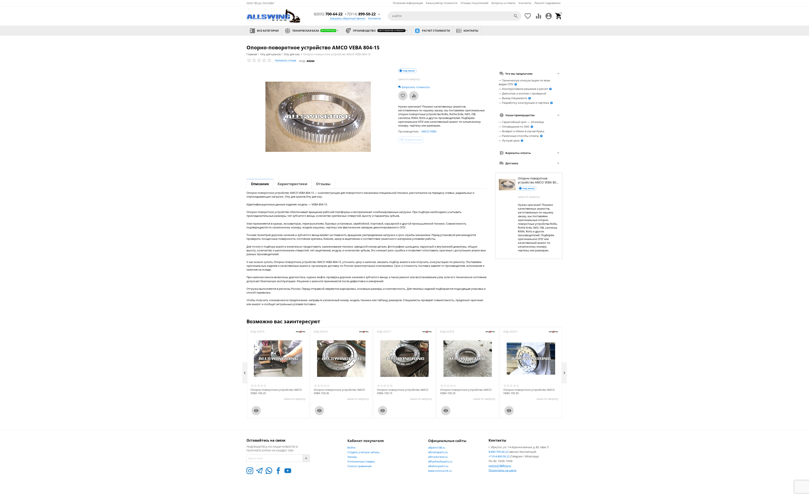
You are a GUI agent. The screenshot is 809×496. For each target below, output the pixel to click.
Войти (351, 447)
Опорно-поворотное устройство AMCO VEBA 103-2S (276, 391)
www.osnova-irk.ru (440, 471)
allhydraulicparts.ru (440, 461)
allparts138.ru (436, 447)
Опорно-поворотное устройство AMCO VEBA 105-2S (466, 391)
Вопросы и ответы (504, 3)
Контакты (525, 3)
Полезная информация (408, 3)
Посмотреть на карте (502, 470)
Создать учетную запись (363, 452)
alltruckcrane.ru (438, 457)
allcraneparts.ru (438, 452)
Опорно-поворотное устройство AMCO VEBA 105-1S (402, 391)
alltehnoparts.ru (438, 466)
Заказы (352, 457)
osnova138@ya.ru (500, 466)
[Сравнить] (413, 95)
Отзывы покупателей (474, 3)
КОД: (302, 61)
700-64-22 (328, 14)
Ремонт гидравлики (547, 3)
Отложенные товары (361, 461)
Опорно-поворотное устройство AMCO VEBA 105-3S (529, 391)
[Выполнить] (306, 458)
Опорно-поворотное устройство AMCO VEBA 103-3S (339, 391)
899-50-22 (360, 14)
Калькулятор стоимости (441, 3)
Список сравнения (359, 466)
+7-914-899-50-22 (499, 456)
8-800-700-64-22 (499, 452)
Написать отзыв (285, 60)
